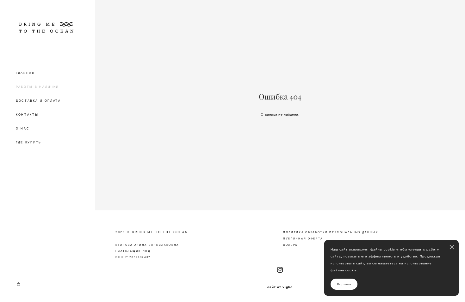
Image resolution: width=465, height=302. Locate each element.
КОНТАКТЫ (27, 114)
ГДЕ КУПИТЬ (28, 142)
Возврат (291, 245)
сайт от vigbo (280, 287)
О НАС (23, 128)
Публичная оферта (303, 238)
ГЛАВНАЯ (25, 73)
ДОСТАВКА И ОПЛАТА (38, 100)
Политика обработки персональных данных (330, 232)
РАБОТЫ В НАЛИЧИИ (37, 86)
